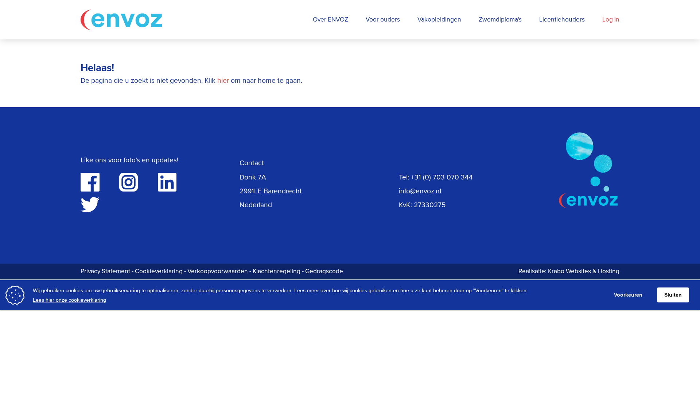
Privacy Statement (105, 271)
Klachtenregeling (276, 271)
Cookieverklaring (159, 271)
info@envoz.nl (420, 191)
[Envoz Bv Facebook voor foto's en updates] (90, 182)
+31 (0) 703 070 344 (442, 177)
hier (223, 80)
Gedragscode (324, 271)
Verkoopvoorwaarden (217, 271)
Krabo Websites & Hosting (583, 271)
